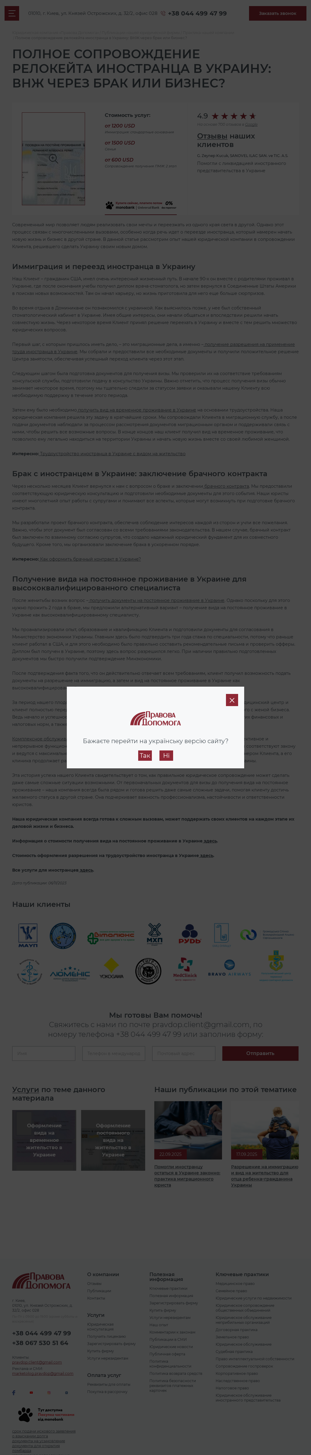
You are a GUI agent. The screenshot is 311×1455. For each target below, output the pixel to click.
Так (145, 755)
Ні (166, 755)
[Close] (232, 700)
